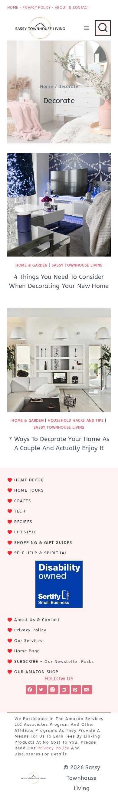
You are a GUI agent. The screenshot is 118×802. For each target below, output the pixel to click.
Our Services (28, 640)
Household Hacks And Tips (75, 420)
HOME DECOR (29, 480)
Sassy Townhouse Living (77, 265)
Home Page (27, 651)
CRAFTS (22, 501)
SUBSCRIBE (26, 661)
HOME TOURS (29, 490)
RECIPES (23, 521)
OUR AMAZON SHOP (36, 671)
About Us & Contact (37, 619)
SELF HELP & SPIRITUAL (40, 553)
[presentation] (59, 205)
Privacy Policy (30, 630)
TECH (19, 511)
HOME (12, 7)
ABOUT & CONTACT (72, 7)
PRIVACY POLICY (36, 7)
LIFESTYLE (25, 532)
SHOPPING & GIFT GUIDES (43, 542)
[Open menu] (86, 28)
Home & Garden (31, 265)
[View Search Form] (103, 28)
